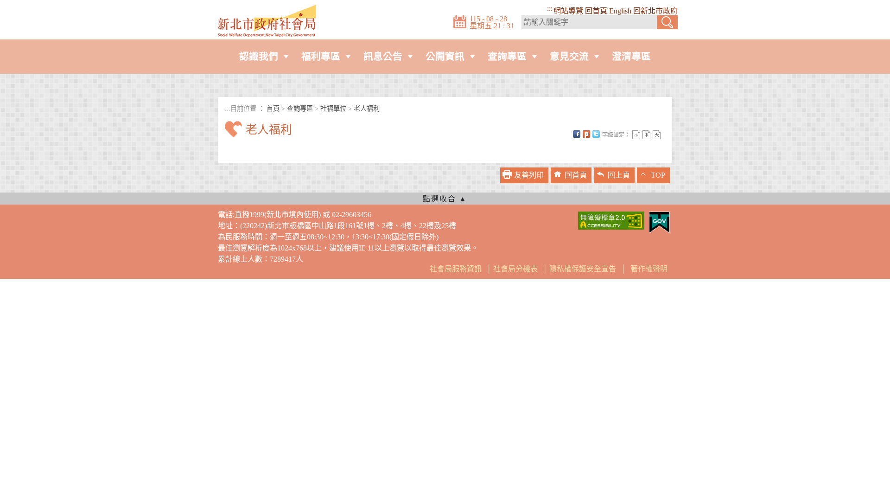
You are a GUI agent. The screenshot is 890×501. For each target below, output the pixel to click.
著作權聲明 (649, 269)
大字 (657, 134)
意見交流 (569, 56)
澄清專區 (631, 56)
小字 (636, 134)
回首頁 (596, 11)
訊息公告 (382, 56)
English (620, 11)
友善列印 (529, 175)
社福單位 (333, 108)
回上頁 (619, 175)
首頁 (273, 108)
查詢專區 (507, 56)
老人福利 (367, 108)
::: (550, 9)
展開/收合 (445, 199)
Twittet (596, 134)
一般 (646, 134)
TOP (658, 175)
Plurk (586, 134)
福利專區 (320, 56)
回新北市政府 (655, 11)
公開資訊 (445, 56)
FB (576, 134)
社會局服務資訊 (456, 269)
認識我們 (258, 56)
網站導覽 (568, 11)
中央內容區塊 (247, 146)
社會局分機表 (515, 269)
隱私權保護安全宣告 (582, 269)
